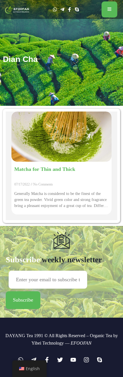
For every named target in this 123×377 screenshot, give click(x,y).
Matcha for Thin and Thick (44, 169)
